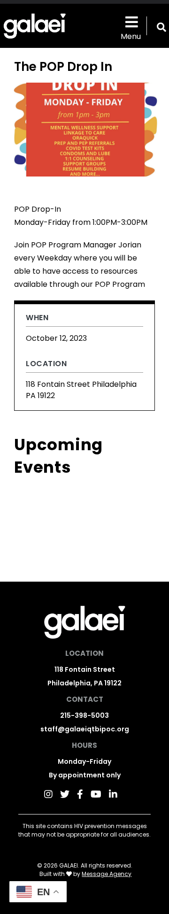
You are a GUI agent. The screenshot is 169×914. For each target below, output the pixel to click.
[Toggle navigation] (130, 21)
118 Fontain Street (84, 669)
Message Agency (106, 874)
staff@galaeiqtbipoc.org (84, 729)
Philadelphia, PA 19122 (84, 683)
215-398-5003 (84, 715)
